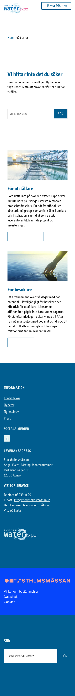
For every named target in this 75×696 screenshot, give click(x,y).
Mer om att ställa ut (25, 236)
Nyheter (9, 405)
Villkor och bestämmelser (21, 591)
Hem (11, 38)
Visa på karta (12, 510)
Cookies (9, 602)
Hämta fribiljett (56, 6)
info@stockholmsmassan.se (32, 500)
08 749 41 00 (23, 495)
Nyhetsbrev (11, 412)
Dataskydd (11, 596)
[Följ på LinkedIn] (7, 438)
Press (7, 418)
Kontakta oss (12, 398)
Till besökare (21, 342)
